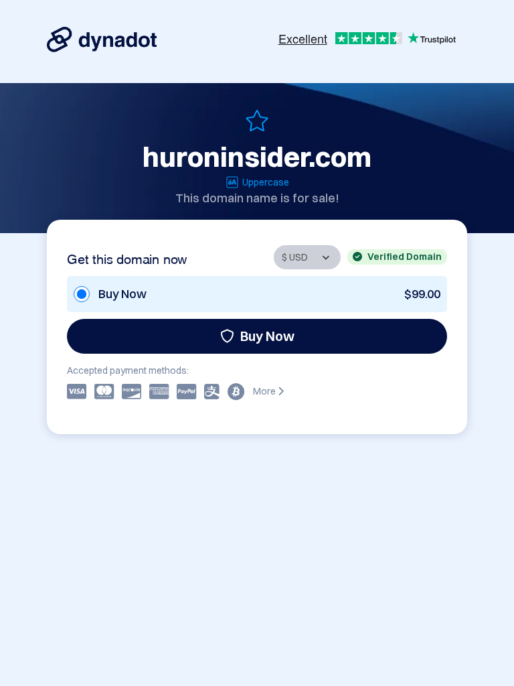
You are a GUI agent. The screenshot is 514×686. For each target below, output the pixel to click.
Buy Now (267, 336)
